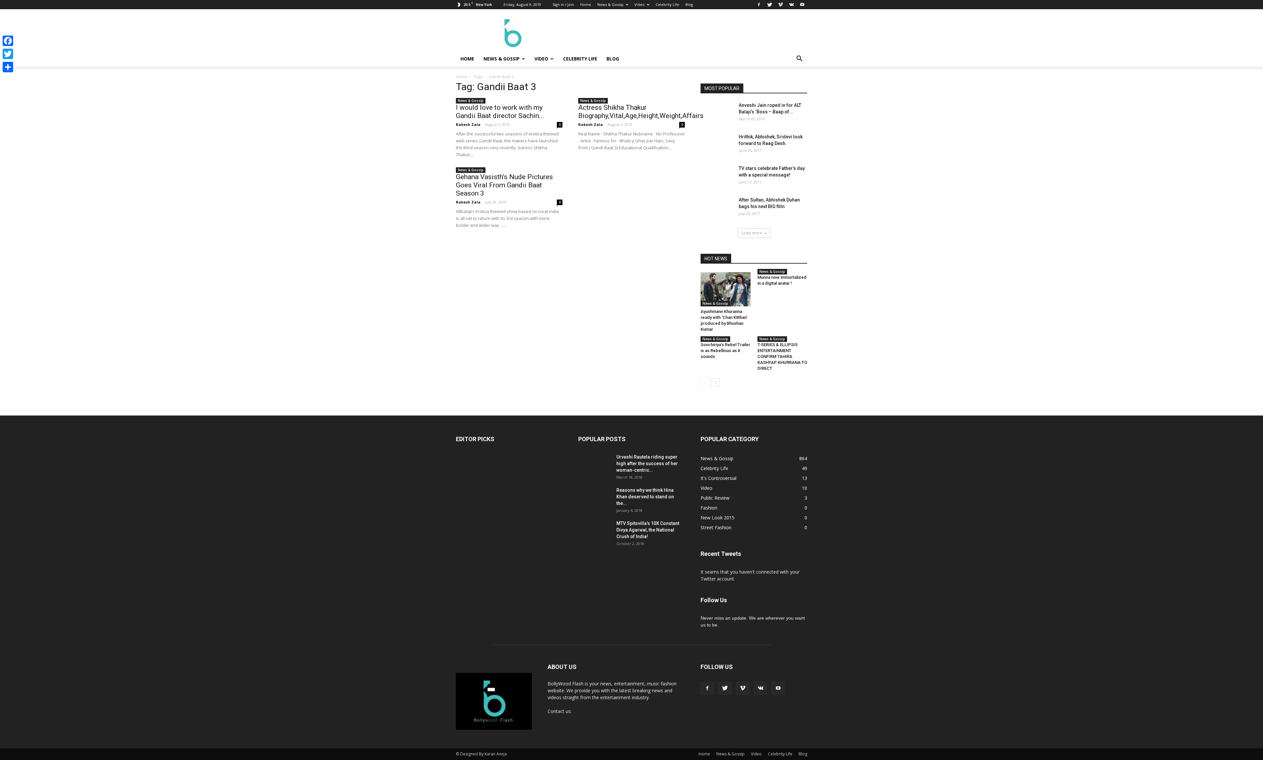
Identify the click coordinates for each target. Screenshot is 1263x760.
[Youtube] (802, 4)
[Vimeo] (780, 4)
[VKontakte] (791, 4)
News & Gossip (610, 4)
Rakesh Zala (468, 124)
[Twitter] (770, 4)
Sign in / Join (563, 4)
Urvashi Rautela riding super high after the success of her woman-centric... (647, 463)
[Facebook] (759, 4)
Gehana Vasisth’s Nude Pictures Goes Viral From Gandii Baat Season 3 (504, 185)
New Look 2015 (717, 517)
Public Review (715, 498)
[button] (799, 59)
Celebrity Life (667, 4)
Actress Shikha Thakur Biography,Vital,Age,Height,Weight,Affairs (641, 112)
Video (639, 4)
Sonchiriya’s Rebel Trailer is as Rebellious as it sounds (725, 350)
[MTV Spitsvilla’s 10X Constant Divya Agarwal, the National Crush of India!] (594, 536)
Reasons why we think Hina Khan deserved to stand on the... (645, 496)
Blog (689, 4)
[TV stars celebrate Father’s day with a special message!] (717, 181)
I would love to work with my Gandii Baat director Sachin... (500, 112)
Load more (751, 233)
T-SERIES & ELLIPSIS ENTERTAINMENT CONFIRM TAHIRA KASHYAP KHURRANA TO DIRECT (782, 356)
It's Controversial (718, 478)
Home (585, 4)
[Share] (7, 67)
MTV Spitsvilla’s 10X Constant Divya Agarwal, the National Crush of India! (647, 530)
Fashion (709, 508)
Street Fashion (716, 527)
